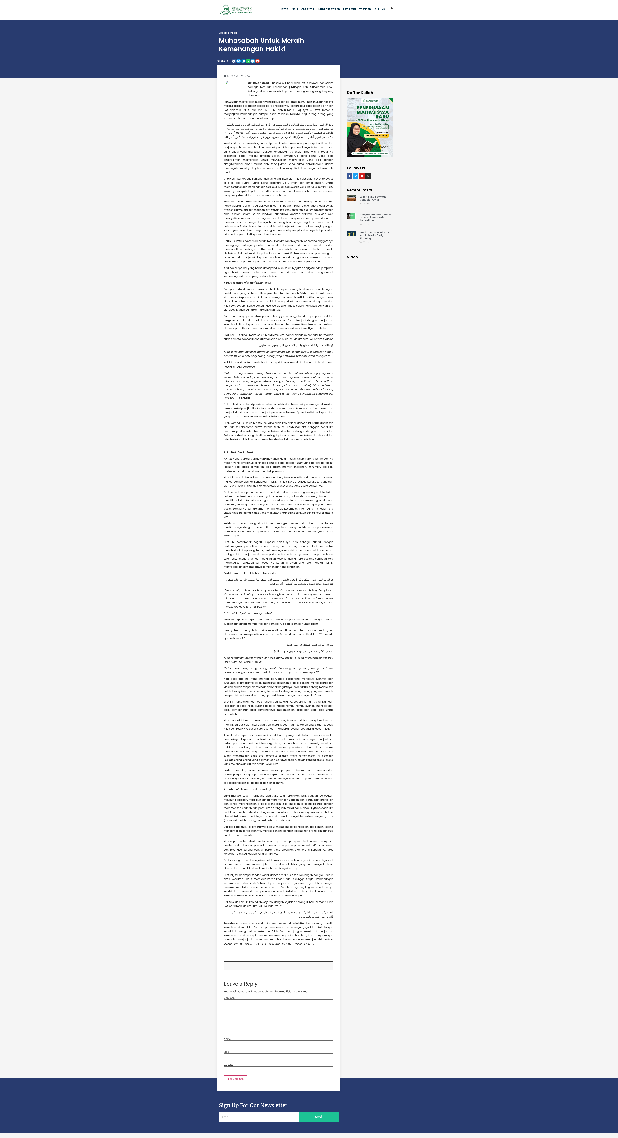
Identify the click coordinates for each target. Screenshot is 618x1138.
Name (227, 1039)
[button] (392, 8)
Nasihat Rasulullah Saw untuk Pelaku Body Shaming (374, 235)
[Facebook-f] (349, 176)
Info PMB (379, 8)
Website (228, 1064)
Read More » (364, 203)
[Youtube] (362, 176)
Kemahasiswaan (329, 8)
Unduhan (365, 8)
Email (227, 1051)
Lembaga (349, 8)
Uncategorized (228, 32)
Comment (231, 998)
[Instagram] (368, 176)
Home (284, 8)
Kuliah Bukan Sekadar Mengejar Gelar (373, 198)
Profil (294, 8)
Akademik (307, 8)
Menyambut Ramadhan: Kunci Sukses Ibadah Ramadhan (375, 217)
